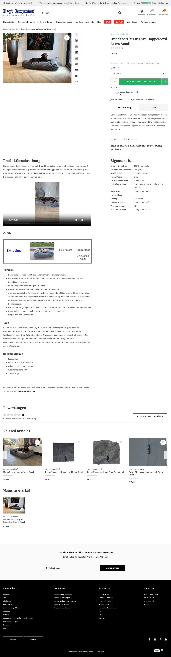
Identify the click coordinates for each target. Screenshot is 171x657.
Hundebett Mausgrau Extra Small (18, 472)
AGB (4, 598)
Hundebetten (9, 22)
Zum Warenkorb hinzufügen (140, 81)
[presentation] (5, 455)
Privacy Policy (8, 604)
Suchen (119, 13)
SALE (108, 22)
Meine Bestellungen (62, 598)
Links (5, 628)
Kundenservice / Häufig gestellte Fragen (18, 618)
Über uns (6, 594)
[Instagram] (155, 639)
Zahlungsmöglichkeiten (12, 608)
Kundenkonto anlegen (63, 594)
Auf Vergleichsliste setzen (125, 139)
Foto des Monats (148, 22)
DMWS (92, 651)
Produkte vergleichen (62, 608)
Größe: (115, 68)
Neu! (99, 22)
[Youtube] (166, 639)
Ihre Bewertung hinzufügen (150, 416)
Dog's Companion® (119, 34)
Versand (6, 611)
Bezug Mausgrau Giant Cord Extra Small (105, 472)
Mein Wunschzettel (61, 604)
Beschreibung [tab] (125, 107)
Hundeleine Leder (64, 22)
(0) (122, 48)
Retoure (6, 615)
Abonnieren (112, 568)
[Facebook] (149, 639)
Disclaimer (7, 601)
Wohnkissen (132, 22)
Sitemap (6, 625)
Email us (33, 639)
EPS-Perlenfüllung (45, 22)
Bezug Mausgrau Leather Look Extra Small (146, 473)
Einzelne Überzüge (26, 22)
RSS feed (100, 651)
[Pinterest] (160, 639)
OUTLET (119, 22)
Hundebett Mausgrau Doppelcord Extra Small (14, 520)
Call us (13, 639)
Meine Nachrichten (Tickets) (65, 601)
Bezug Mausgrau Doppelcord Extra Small (64, 472)
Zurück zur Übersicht (11, 29)
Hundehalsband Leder (85, 22)
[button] (93, 34)
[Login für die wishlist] (164, 81)
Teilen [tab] (153, 107)
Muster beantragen (10, 621)
